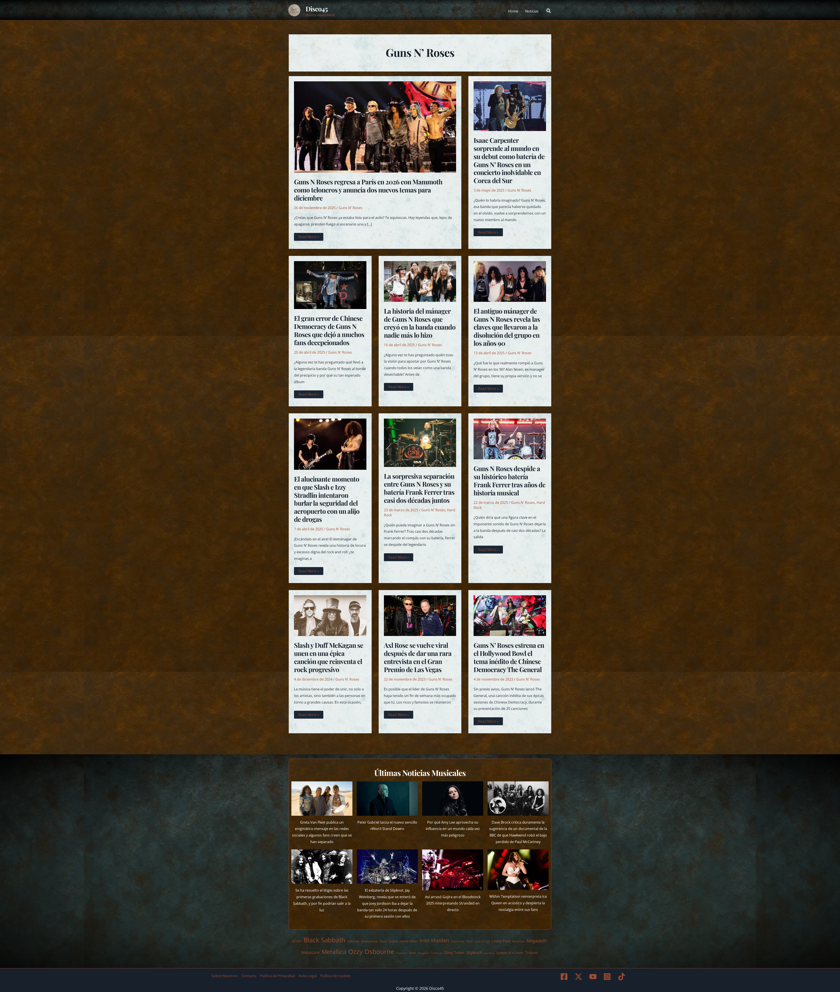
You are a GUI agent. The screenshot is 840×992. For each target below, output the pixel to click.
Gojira (393, 941)
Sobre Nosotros (225, 975)
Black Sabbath (324, 940)
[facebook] (565, 976)
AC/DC (297, 941)
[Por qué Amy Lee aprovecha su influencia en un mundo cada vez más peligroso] (452, 798)
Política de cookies (335, 975)
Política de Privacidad (277, 975)
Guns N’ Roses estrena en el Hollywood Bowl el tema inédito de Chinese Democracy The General (509, 657)
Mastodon (518, 941)
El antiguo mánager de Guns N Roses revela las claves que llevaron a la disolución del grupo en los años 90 (507, 327)
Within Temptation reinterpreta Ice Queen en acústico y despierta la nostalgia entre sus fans (518, 903)
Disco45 (317, 8)
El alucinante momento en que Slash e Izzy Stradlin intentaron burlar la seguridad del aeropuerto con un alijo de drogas (326, 499)
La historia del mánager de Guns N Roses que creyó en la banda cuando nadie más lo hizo (419, 323)
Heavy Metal (409, 941)
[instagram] (608, 976)
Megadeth (537, 941)
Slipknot (474, 952)
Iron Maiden (434, 940)
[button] (548, 11)
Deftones (353, 941)
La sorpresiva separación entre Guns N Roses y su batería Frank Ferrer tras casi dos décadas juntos (419, 488)
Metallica (334, 952)
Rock (412, 953)
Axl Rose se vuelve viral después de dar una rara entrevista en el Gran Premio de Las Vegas (418, 657)
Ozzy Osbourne (371, 951)
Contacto (248, 975)
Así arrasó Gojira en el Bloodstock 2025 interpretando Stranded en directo (453, 903)
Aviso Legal (308, 975)
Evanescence (369, 941)
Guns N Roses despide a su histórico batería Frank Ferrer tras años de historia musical (509, 480)
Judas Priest (458, 941)
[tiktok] (622, 976)
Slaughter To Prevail (430, 953)
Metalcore (310, 952)
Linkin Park (501, 940)
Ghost (383, 941)
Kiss (469, 941)
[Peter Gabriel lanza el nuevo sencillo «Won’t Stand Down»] (387, 798)
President (401, 953)
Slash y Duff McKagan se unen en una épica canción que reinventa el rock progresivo (328, 657)
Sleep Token (454, 952)
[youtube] (593, 976)
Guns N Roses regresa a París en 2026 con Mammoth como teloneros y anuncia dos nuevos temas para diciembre (368, 189)
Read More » (308, 237)
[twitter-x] (579, 976)
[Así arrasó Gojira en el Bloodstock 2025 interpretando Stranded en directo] (452, 869)
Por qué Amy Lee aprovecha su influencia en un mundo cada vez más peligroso (453, 829)
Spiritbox (489, 953)
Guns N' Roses (350, 207)
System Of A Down (509, 953)
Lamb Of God (482, 941)
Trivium (531, 952)
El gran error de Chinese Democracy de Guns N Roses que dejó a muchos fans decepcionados (329, 330)
